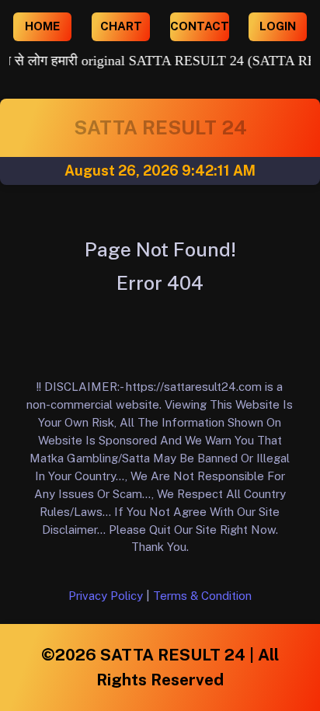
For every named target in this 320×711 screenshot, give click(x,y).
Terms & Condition (202, 595)
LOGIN (277, 26)
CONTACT (199, 26)
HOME (42, 26)
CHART (121, 26)
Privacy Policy (105, 595)
